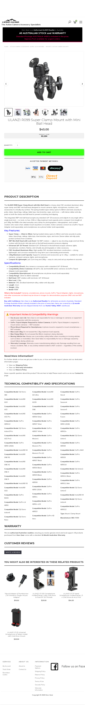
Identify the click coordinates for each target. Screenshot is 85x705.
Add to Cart (44, 152)
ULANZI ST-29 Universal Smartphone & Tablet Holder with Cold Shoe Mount (16, 634)
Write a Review (13, 552)
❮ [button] (6, 84)
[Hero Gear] (11, 21)
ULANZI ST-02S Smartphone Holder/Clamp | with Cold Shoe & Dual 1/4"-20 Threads (44, 595)
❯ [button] (82, 84)
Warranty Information (39, 689)
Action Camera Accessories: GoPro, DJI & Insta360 (27, 46)
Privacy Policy (39, 678)
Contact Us (22, 669)
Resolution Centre (6, 674)
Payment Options (38, 667)
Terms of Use (39, 681)
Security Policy (40, 685)
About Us (22, 666)
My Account (7, 666)
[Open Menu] (80, 22)
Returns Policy (40, 675)
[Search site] (69, 22)
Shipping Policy (40, 671)
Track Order (7, 669)
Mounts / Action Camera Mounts (57, 46)
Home (6, 46)
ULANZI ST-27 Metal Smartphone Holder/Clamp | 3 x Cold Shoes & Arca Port (71, 595)
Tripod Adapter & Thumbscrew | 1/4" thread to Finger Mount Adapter (16, 595)
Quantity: (8, 145)
